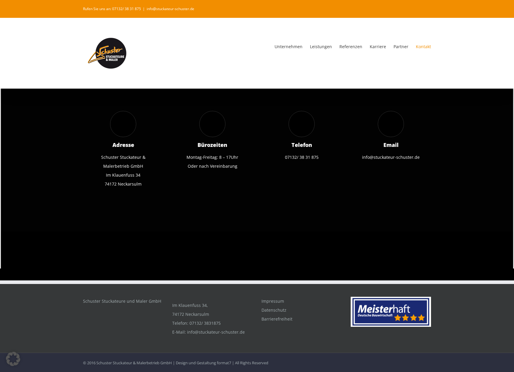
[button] (13, 359)
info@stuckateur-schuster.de (170, 8)
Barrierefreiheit (276, 319)
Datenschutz (273, 310)
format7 (224, 362)
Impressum (272, 301)
